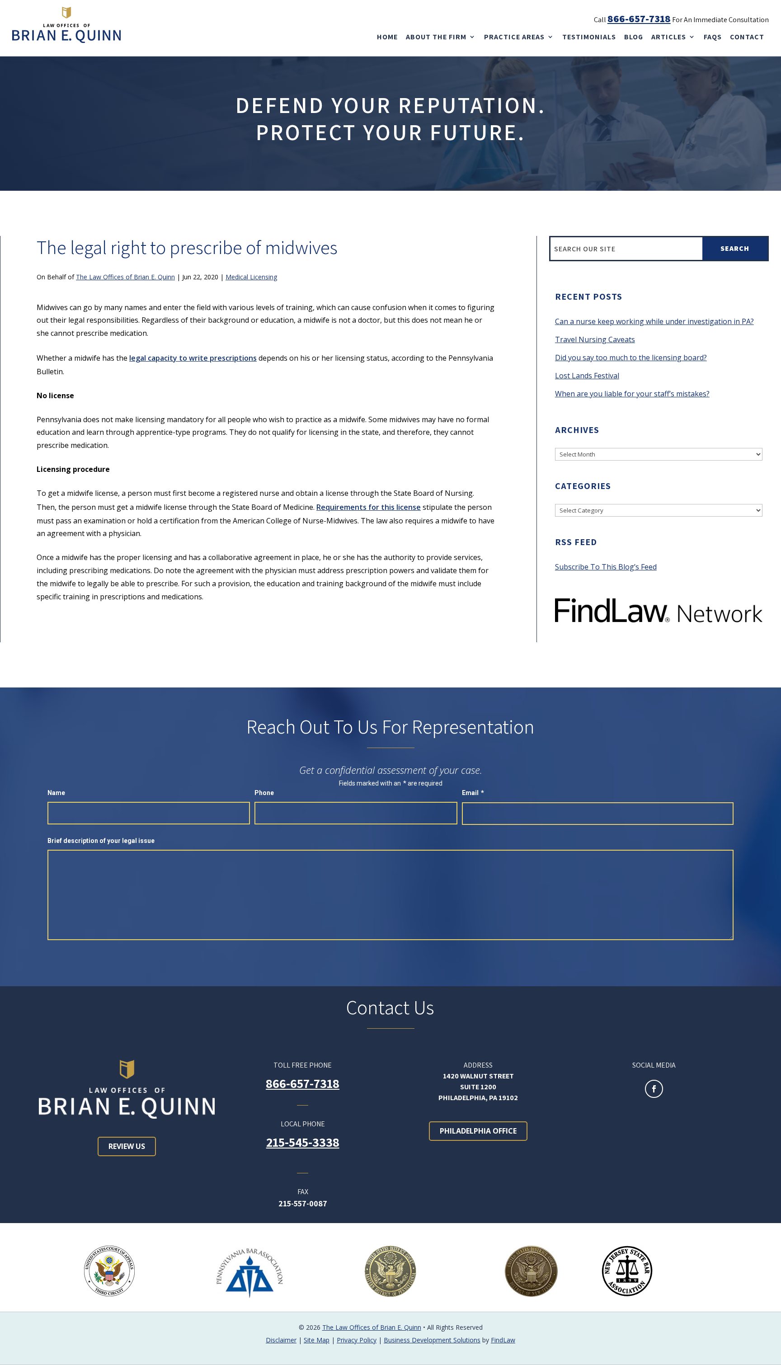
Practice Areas (514, 37)
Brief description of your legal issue (101, 840)
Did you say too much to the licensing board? (631, 357)
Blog (633, 37)
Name (56, 792)
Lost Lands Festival (587, 376)
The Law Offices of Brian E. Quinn (125, 277)
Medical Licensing (251, 277)
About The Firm (436, 37)
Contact (747, 37)
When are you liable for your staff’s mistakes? (632, 394)
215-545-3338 (302, 1142)
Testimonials (589, 37)
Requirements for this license (368, 507)
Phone (264, 792)
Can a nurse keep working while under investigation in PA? (654, 321)
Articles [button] (668, 37)
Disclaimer (281, 1340)
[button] (770, 1354)
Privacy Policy (356, 1340)
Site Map (316, 1340)
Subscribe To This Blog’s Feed (606, 567)
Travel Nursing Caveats (595, 339)
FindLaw (503, 1340)
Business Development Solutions (432, 1340)
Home (387, 37)
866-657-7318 (639, 18)
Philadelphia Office (478, 1131)
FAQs (713, 37)
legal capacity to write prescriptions (193, 358)
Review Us (126, 1146)
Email (473, 792)
